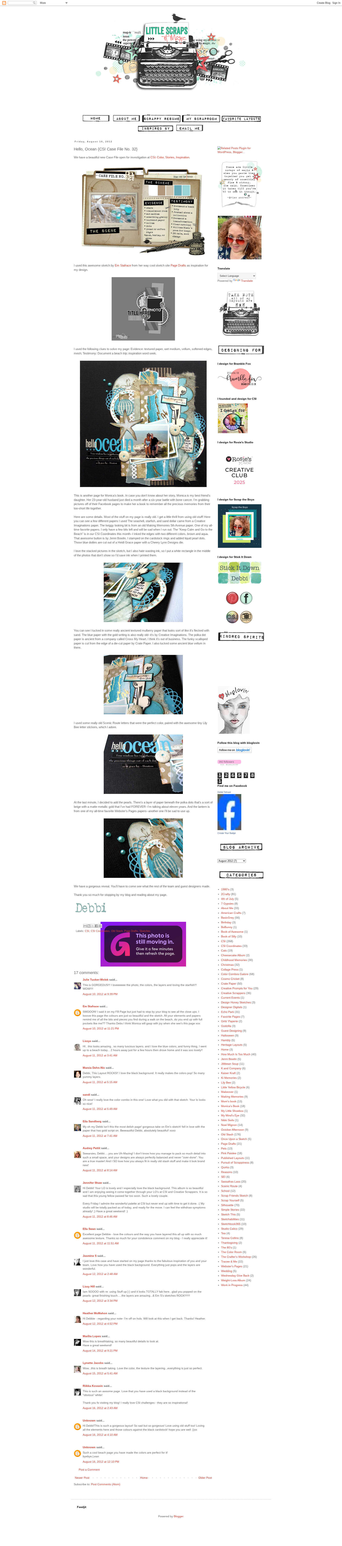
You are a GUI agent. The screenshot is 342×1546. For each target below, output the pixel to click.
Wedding (226, 1271)
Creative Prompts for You (237, 988)
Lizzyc (87, 1041)
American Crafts (231, 912)
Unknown (89, 1420)
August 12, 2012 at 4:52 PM (100, 1323)
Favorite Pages (230, 1016)
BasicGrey (227, 917)
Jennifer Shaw (92, 1182)
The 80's (226, 1247)
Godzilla (226, 1025)
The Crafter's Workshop (236, 1256)
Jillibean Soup (229, 1063)
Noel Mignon (229, 1124)
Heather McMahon (95, 1313)
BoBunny (226, 927)
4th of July (227, 898)
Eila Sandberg (92, 1121)
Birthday (226, 922)
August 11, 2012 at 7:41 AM (100, 1135)
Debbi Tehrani (224, 792)
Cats (224, 950)
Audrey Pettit (91, 1148)
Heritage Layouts (231, 1044)
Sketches (145, 931)
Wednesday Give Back (235, 1275)
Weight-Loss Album (233, 1280)
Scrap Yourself (230, 1200)
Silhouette (227, 1205)
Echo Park (227, 1011)
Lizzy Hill (89, 1286)
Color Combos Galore (234, 974)
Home (144, 1477)
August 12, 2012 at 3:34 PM (100, 1300)
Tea (223, 1233)
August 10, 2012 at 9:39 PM (100, 994)
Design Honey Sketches (236, 1002)
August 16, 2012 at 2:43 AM (100, 1408)
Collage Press (229, 969)
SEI (223, 1176)
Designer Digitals (231, 1007)
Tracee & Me (229, 1261)
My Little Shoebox (232, 1110)
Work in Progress (232, 1285)
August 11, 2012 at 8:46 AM (100, 1216)
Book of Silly (228, 936)
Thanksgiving (229, 1242)
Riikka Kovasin (93, 1385)
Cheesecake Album (233, 955)
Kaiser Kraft (228, 1073)
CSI (87, 931)
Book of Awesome (232, 931)
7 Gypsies (227, 903)
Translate (247, 280)
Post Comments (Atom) (105, 1484)
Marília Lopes (92, 1336)
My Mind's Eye (230, 1115)
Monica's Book (230, 1106)
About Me (227, 908)
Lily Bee (226, 1082)
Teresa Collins (230, 1238)
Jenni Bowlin (229, 1059)
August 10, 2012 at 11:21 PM (101, 1028)
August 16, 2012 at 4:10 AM (100, 1434)
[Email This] (85, 926)
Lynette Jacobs (93, 1362)
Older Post (205, 1477)
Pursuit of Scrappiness (235, 1162)
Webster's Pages (231, 1266)
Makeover (227, 1091)
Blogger (178, 1516)
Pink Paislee (228, 1153)
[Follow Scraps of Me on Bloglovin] (235, 751)
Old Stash (117, 931)
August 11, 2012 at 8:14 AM (100, 1170)
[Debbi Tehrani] (229, 829)
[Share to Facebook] (96, 926)
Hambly (226, 1040)
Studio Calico (229, 1228)
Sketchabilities (230, 1219)
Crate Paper (228, 983)
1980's (225, 889)
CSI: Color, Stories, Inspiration (169, 157)
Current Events (230, 997)
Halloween (227, 1035)
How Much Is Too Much (235, 1054)
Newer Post (82, 1477)
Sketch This (228, 1214)
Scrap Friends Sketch (234, 1195)
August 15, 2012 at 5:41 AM (100, 1373)
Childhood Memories (234, 960)
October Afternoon (232, 1129)
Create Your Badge (227, 833)
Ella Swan (89, 1228)
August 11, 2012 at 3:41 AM (100, 1055)
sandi (86, 1094)
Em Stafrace (123, 265)
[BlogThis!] (89, 926)
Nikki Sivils (227, 1120)
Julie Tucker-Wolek (95, 979)
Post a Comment (89, 1469)
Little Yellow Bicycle (233, 1087)
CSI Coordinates (100, 931)
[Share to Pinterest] (100, 926)
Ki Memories (229, 1077)
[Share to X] (93, 926)
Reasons (226, 1172)
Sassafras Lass (230, 1181)
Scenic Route (229, 1186)
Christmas (227, 964)
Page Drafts (178, 265)
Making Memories (232, 1096)
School (225, 1190)
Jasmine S (90, 1255)
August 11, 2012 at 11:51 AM (101, 1243)
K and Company (231, 1068)
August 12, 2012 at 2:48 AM (100, 1274)
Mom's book (228, 1101)
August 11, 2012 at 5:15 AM (100, 1082)
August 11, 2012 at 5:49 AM (100, 1108)
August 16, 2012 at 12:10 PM (101, 1461)
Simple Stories (230, 1209)
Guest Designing (231, 1030)
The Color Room (231, 1252)
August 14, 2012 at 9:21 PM (100, 1350)
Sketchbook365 (230, 1223)
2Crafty (225, 894)
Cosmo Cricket (230, 978)
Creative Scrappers (233, 993)
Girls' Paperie (229, 1021)
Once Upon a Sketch (234, 1139)
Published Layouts (232, 1158)
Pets (224, 1148)
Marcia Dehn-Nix (94, 1067)
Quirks (225, 1167)
